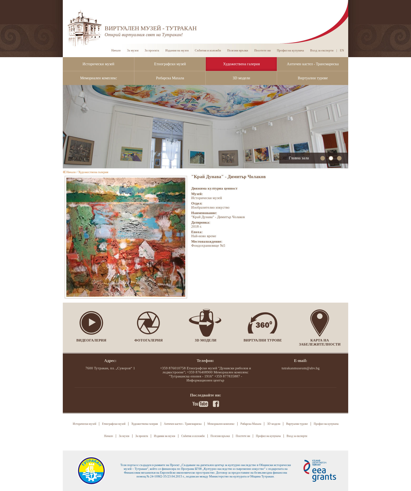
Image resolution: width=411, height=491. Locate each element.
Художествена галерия (241, 64)
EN (342, 50)
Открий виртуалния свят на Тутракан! (144, 34)
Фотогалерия (148, 340)
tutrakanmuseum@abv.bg (301, 368)
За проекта (152, 50)
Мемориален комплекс (98, 78)
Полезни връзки (237, 50)
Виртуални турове (313, 78)
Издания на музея (177, 50)
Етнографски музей (170, 64)
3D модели (241, 78)
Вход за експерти (321, 50)
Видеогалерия (91, 340)
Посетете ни (262, 50)
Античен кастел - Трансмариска (313, 64)
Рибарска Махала (170, 78)
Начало (116, 50)
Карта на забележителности (320, 342)
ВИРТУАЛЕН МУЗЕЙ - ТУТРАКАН (151, 28)
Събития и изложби (208, 50)
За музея (132, 50)
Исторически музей (98, 64)
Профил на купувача (290, 50)
